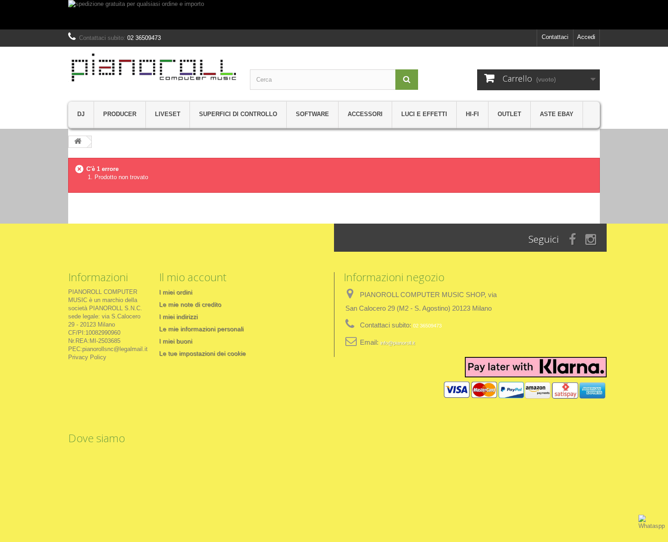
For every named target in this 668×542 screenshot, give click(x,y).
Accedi (586, 37)
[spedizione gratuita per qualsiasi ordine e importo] (334, 14)
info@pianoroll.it (397, 343)
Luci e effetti (424, 114)
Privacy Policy (87, 357)
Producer (119, 114)
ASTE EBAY (556, 114)
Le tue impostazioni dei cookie (202, 353)
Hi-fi (472, 114)
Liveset (167, 114)
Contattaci (555, 37)
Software (312, 114)
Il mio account (192, 276)
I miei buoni (175, 341)
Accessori (365, 114)
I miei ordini (175, 292)
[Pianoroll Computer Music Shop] (152, 68)
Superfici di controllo (238, 114)
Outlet (509, 114)
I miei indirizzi (178, 316)
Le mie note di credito (190, 304)
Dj (81, 114)
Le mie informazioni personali (201, 328)
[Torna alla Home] (77, 141)
